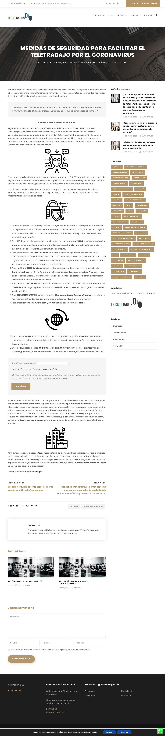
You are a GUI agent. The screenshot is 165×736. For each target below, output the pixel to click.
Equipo (134, 15)
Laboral (73, 62)
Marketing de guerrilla (135, 227)
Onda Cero (141, 233)
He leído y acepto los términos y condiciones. (37, 369)
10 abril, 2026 (131, 152)
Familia (116, 216)
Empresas (117, 326)
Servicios (122, 15)
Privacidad (144, 238)
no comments (122, 62)
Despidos (116, 200)
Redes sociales (119, 249)
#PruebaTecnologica (32, 471)
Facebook (142, 211)
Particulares (118, 339)
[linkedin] (110, 3)
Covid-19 (140, 189)
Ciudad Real (136, 183)
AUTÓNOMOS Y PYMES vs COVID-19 (25, 581)
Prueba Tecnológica (100, 62)
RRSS (115, 255)
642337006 (51, 709)
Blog (111, 15)
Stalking (117, 266)
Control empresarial (122, 189)
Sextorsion (118, 260)
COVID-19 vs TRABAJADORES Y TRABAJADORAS (74, 582)
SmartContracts (136, 260)
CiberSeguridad (119, 183)
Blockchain (137, 172)
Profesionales (119, 332)
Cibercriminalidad (120, 178)
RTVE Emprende (128, 255)
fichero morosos (132, 216)
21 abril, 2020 (64, 588)
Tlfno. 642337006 (17, 3)
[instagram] (121, 3)
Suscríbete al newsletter (24, 363)
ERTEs (130, 211)
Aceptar (109, 732)
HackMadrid (137, 222)
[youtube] (117, 3)
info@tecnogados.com (43, 3)
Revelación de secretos (141, 249)
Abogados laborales (135, 167)
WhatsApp (140, 277)
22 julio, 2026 (131, 117)
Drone (128, 205)
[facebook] (106, 3)
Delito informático (133, 194)
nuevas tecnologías (122, 233)
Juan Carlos (42, 62)
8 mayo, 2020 (13, 585)
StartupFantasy (133, 266)
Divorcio (117, 205)
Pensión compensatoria (123, 238)
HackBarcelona (119, 222)
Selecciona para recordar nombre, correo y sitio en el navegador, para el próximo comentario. (50, 649)
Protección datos (121, 244)
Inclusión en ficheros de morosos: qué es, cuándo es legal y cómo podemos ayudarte (138, 145)
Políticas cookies (90, 732)
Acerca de (100, 15)
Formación (118, 346)
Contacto (147, 15)
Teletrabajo (134, 271)
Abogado (117, 167)
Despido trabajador (135, 200)
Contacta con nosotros (144, 3)
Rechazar (124, 732)
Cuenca (116, 194)
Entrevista (117, 211)
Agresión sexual (120, 172)
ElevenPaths (142, 205)
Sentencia (144, 255)
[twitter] (114, 3)
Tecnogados (118, 271)
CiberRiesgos (139, 178)
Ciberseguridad (60, 62)
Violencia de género (121, 277)
